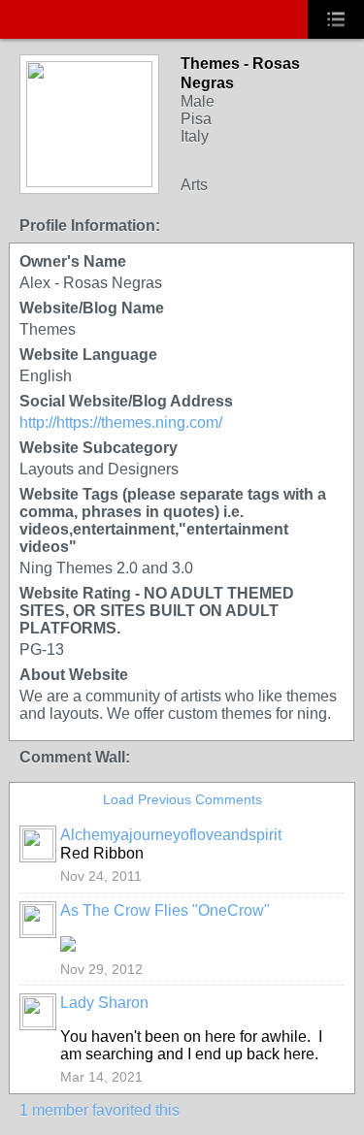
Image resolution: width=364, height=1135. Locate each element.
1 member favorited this (99, 1110)
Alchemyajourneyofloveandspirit (170, 835)
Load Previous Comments (182, 799)
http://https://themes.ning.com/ (120, 422)
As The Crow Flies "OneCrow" (165, 910)
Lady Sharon (104, 1002)
